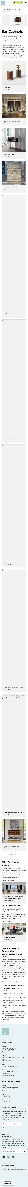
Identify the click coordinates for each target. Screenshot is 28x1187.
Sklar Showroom (8, 1040)
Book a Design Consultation (8, 1182)
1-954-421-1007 (6, 1096)
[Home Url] (5, 1031)
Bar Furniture (18, 9)
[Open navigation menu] (26, 3)
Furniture (10, 9)
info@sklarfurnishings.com (9, 1066)
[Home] (3, 3)
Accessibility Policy (16, 1163)
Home (4, 9)
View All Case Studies (8, 880)
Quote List (18, 2)
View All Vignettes (7, 921)
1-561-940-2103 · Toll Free (9, 1057)
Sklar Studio (7, 1042)
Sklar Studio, (15, 1143)
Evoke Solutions (6, 1171)
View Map (4, 1052)
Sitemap (12, 1165)
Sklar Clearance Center (11, 1081)
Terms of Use (5, 1165)
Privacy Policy (6, 1163)
